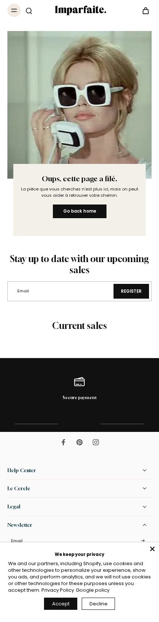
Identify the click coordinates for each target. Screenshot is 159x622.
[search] (29, 10)
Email (17, 541)
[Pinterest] (79, 442)
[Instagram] (96, 442)
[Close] (152, 549)
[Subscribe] (143, 541)
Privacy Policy (57, 590)
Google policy (92, 590)
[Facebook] (63, 442)
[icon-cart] (143, 10)
